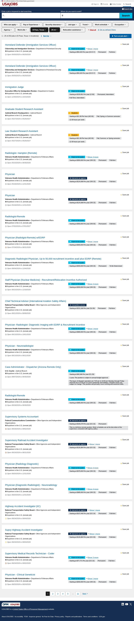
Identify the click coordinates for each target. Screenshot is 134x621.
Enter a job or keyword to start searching (16, 11)
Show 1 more (93, 49)
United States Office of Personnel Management (30, 609)
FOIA (26, 616)
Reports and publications (73, 616)
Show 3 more (93, 157)
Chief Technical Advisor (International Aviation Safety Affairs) (35, 301)
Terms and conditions (90, 616)
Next (84, 594)
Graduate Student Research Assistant (24, 109)
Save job (125, 44)
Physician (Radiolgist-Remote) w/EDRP (25, 237)
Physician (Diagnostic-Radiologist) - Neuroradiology (31, 485)
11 (78, 594)
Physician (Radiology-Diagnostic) (22, 464)
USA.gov (102, 616)
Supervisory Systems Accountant (21, 416)
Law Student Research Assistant (21, 131)
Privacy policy (59, 616)
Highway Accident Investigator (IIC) (23, 506)
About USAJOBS (8, 616)
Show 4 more (93, 468)
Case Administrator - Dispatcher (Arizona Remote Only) (33, 367)
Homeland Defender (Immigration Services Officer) (30, 44)
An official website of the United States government (19, 1)
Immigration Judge (14, 87)
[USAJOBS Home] (10, 4)
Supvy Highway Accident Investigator (24, 530)
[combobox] (31, 15)
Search (126, 15)
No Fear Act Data (48, 616)
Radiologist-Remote (15, 216)
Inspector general (35, 616)
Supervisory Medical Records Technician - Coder (29, 553)
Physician (10, 174)
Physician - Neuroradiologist (19, 346)
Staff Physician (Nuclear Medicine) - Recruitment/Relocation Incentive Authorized (46, 280)
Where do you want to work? (71, 11)
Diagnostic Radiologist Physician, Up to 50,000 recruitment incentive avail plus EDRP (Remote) (53, 258)
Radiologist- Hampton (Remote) (21, 153)
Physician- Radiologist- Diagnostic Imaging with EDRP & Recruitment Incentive (45, 324)
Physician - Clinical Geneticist (20, 574)
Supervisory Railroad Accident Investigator (26, 440)
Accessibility (19, 616)
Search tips (128, 9)
